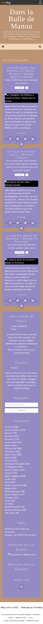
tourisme (24, 83)
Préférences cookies (32, 620)
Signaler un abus (21, 617)
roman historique (30, 161)
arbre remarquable (30, 80)
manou (26, 350)
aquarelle (19, 248)
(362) (10, 458)
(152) (10, 482)
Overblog (38, 608)
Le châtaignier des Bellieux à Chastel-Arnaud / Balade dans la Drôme (21, 72)
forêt (31, 167)
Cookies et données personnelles (14, 620)
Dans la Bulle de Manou (21, 19)
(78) (12, 513)
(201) (14, 467)
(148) (16, 485)
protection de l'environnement (17, 167)
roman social (9, 164)
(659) (12, 436)
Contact (10, 617)
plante (32, 248)
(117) (14, 495)
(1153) (15, 430)
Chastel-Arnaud (17, 80)
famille (17, 164)
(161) (10, 479)
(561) (13, 442)
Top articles (36, 614)
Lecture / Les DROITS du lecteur (20, 535)
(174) (11, 473)
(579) (12, 439)
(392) (12, 452)
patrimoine (31, 245)
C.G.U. (31, 617)
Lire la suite (21, 133)
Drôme (7, 80)
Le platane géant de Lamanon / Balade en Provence (21, 238)
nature (17, 83)
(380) (13, 455)
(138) (15, 492)
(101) (11, 498)
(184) (15, 470)
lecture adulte (18, 161)
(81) (14, 507)
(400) (13, 449)
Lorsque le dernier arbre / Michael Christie (21, 154)
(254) (17, 464)
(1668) (12, 427)
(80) (15, 510)
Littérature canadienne (29, 164)
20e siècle (26, 170)
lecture (8, 161)
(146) (11, 488)
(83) (9, 504)
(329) (11, 461)
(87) (10, 501)
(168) (15, 476)
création (26, 248)
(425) (11, 445)
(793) (11, 433)
